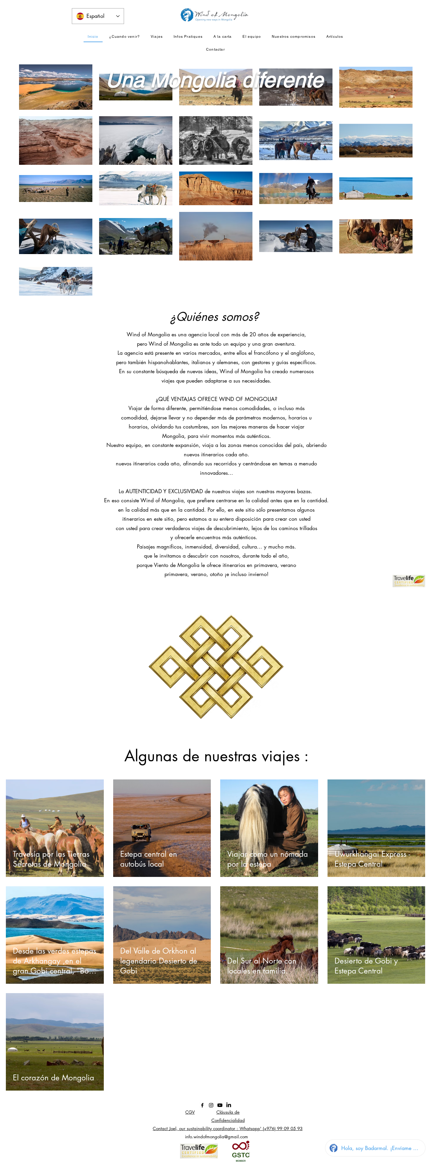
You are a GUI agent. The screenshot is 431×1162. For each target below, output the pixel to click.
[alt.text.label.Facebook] (202, 1105)
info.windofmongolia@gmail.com (216, 1136)
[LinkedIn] (229, 1105)
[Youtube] (220, 1105)
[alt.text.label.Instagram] (211, 1105)
